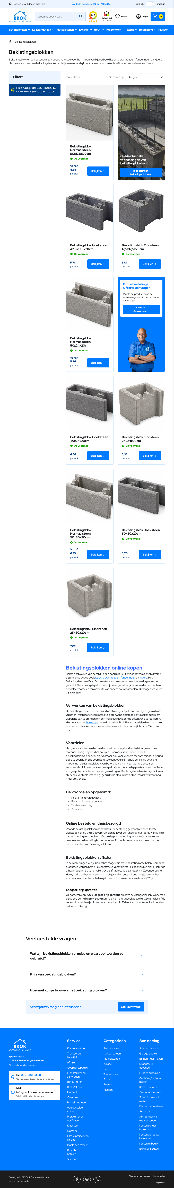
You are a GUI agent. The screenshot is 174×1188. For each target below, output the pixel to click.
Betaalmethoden (77, 1102)
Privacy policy (159, 1176)
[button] (34, 90)
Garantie (72, 1131)
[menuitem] (78, 1048)
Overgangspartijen (78, 1067)
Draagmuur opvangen (146, 1065)
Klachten (72, 1125)
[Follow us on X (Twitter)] (97, 1179)
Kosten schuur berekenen (147, 1127)
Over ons (72, 1097)
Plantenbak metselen (151, 1106)
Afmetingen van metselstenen (148, 1118)
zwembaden (112, 677)
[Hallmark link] (106, 16)
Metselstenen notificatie (75, 1118)
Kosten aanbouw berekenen (149, 1136)
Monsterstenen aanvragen (76, 1074)
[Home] (10, 41)
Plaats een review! (77, 1145)
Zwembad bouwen (150, 1092)
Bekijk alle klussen (149, 1148)
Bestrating (146, 29)
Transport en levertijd (74, 1055)
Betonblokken (18, 29)
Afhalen (71, 1062)
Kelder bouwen (148, 1087)
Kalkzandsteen (41, 29)
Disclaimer (160, 1182)
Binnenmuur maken (151, 1058)
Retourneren (74, 1082)
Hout (97, 29)
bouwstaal (92, 722)
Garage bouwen (148, 1053)
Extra (130, 29)
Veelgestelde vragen (75, 1109)
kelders (99, 677)
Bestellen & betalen (74, 1152)
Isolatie (84, 29)
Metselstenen (65, 29)
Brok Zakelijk (74, 1087)
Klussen (163, 29)
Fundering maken (149, 1073)
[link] (89, 112)
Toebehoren (113, 29)
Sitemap (72, 1159)
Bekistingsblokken (25, 41)
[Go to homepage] (20, 16)
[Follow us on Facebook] (77, 1179)
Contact (72, 1092)
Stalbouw (144, 1111)
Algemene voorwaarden (139, 1176)
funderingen (128, 677)
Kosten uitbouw (148, 1143)
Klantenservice (76, 1048)
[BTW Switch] (150, 3)
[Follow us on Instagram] (87, 1179)
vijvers (143, 677)
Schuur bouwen (148, 1048)
